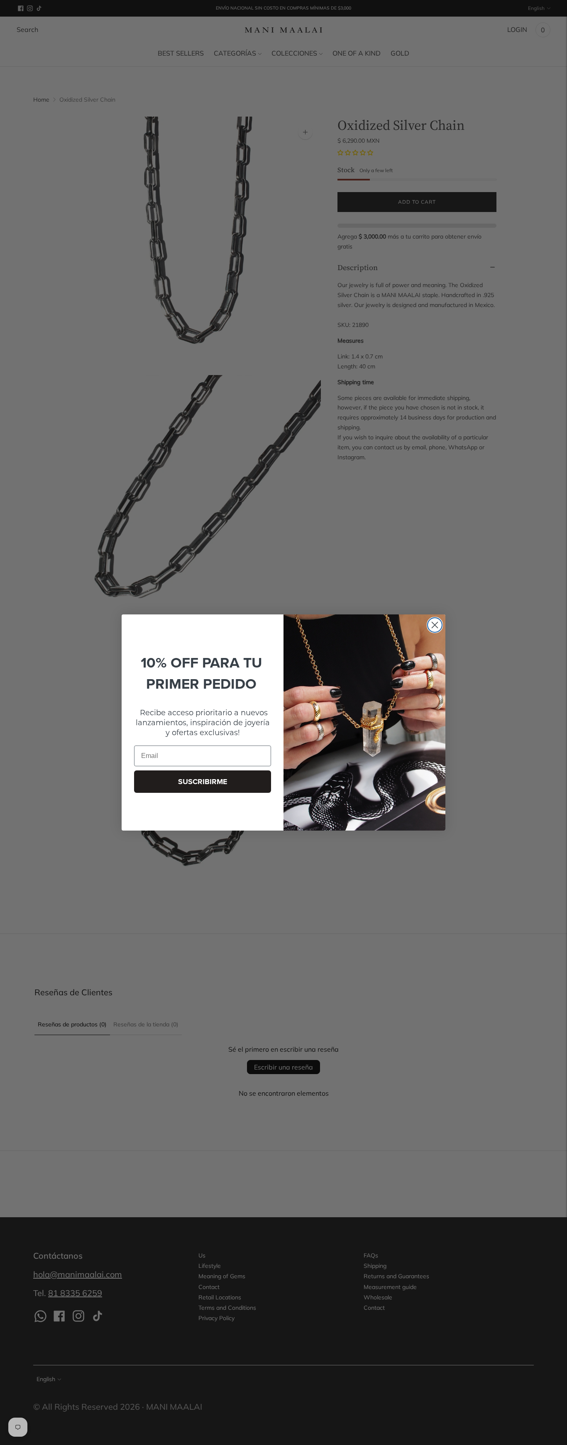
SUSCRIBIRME (202, 781)
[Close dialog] (435, 625)
